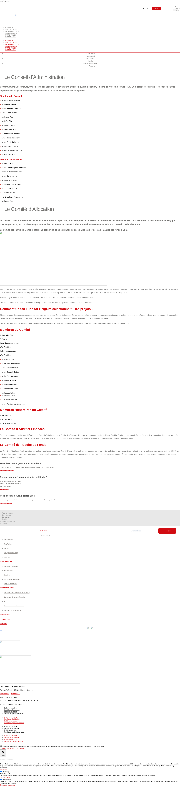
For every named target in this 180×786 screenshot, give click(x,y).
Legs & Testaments (10, 584)
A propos (9, 40)
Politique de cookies (10, 712)
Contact (3, 624)
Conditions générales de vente (14, 713)
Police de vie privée (10, 708)
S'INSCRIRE (167, 531)
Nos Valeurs (90, 58)
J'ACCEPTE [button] (20, 748)
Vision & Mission (90, 53)
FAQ (5, 601)
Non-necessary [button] (5, 777)
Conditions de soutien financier (14, 597)
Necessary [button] (3, 769)
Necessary (5, 772)
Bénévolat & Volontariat (12, 579)
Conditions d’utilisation (11, 710)
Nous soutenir (11, 42)
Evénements (10, 37)
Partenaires (10, 48)
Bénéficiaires (11, 46)
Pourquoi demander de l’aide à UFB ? (16, 593)
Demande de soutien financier (14, 606)
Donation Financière (11, 566)
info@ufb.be (4, 694)
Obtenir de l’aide (12, 44)
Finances (92, 66)
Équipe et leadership (90, 63)
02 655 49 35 (15, 694)
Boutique (7, 575)
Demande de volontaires (12, 610)
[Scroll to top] (1, 745)
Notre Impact (90, 56)
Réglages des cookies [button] (8, 748)
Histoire (90, 61)
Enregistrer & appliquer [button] (7, 785)
